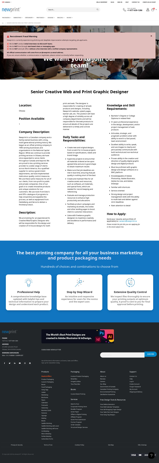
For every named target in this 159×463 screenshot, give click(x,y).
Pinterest (30, 363)
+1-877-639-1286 (134, 10)
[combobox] (73, 9)
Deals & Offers (46, 376)
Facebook (4, 363)
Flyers (43, 400)
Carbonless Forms (47, 439)
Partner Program (76, 422)
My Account (133, 389)
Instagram (25, 363)
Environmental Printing (107, 392)
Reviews (102, 379)
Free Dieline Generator (107, 404)
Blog (112, 2)
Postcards (44, 405)
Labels (43, 392)
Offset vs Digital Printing (79, 414)
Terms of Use (48, 445)
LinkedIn (15, 363)
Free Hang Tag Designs (107, 415)
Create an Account (149, 2)
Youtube (20, 363)
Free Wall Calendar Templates (109, 407)
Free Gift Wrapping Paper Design (110, 409)
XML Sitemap (142, 445)
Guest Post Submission (78, 419)
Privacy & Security (17, 445)
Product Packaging (47, 379)
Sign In (119, 2)
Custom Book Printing (78, 394)
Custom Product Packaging (80, 376)
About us (103, 376)
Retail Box (74, 379)
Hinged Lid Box (76, 381)
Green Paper (75, 412)
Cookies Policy (79, 445)
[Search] (97, 9)
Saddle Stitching (46, 423)
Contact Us (136, 2)
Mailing (43, 418)
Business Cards (46, 410)
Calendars (44, 403)
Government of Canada (107, 387)
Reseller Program (76, 409)
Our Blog (103, 384)
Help (126, 2)
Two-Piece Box (75, 384)
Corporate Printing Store (79, 407)
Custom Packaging (47, 382)
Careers (102, 381)
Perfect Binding (46, 436)
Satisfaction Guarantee (107, 394)
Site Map (111, 445)
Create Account (135, 384)
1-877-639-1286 (13, 341)
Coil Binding (45, 431)
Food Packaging (46, 387)
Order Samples (75, 425)
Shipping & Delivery (136, 392)
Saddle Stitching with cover (50, 426)
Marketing (44, 395)
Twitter (9, 363)
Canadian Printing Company (109, 389)
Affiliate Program (76, 417)
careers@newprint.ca (128, 221)
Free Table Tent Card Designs (109, 412)
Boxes (43, 384)
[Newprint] (11, 9)
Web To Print (75, 404)
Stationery (44, 408)
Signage (44, 415)
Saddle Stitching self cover (49, 428)
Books (43, 421)
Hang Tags (44, 390)
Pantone (44, 413)
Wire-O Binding (46, 434)
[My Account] (147, 9)
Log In (132, 381)
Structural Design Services (79, 427)
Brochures (44, 397)
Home (3, 23)
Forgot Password (135, 387)
